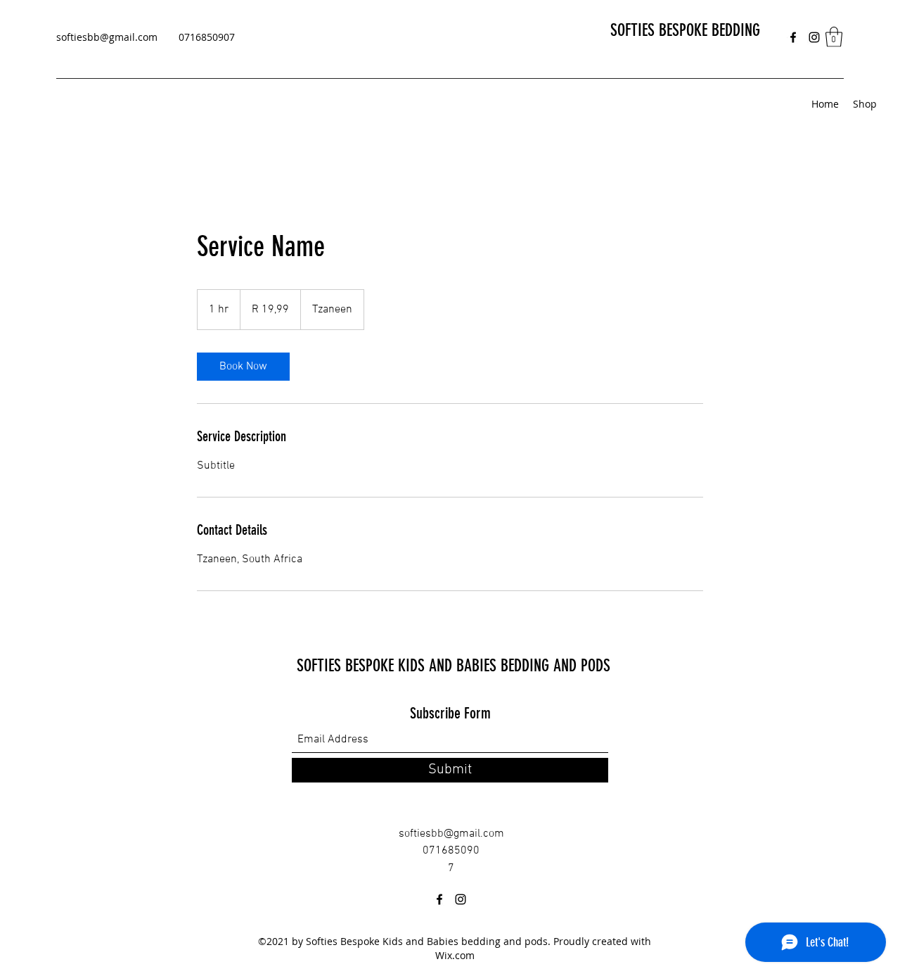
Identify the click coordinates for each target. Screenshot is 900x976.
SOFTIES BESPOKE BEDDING (685, 30)
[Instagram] (814, 37)
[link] (243, 367)
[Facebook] (793, 37)
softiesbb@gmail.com (107, 37)
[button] (833, 37)
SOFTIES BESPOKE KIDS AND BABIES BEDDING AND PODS (453, 666)
